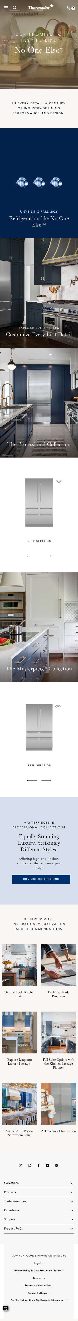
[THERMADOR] (41, 6)
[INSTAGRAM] (29, 1165)
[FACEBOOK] (38, 1165)
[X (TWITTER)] (20, 1165)
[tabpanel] (39, 508)
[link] (15, 7)
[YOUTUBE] (47, 1165)
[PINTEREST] (56, 1165)
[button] (6, 7)
